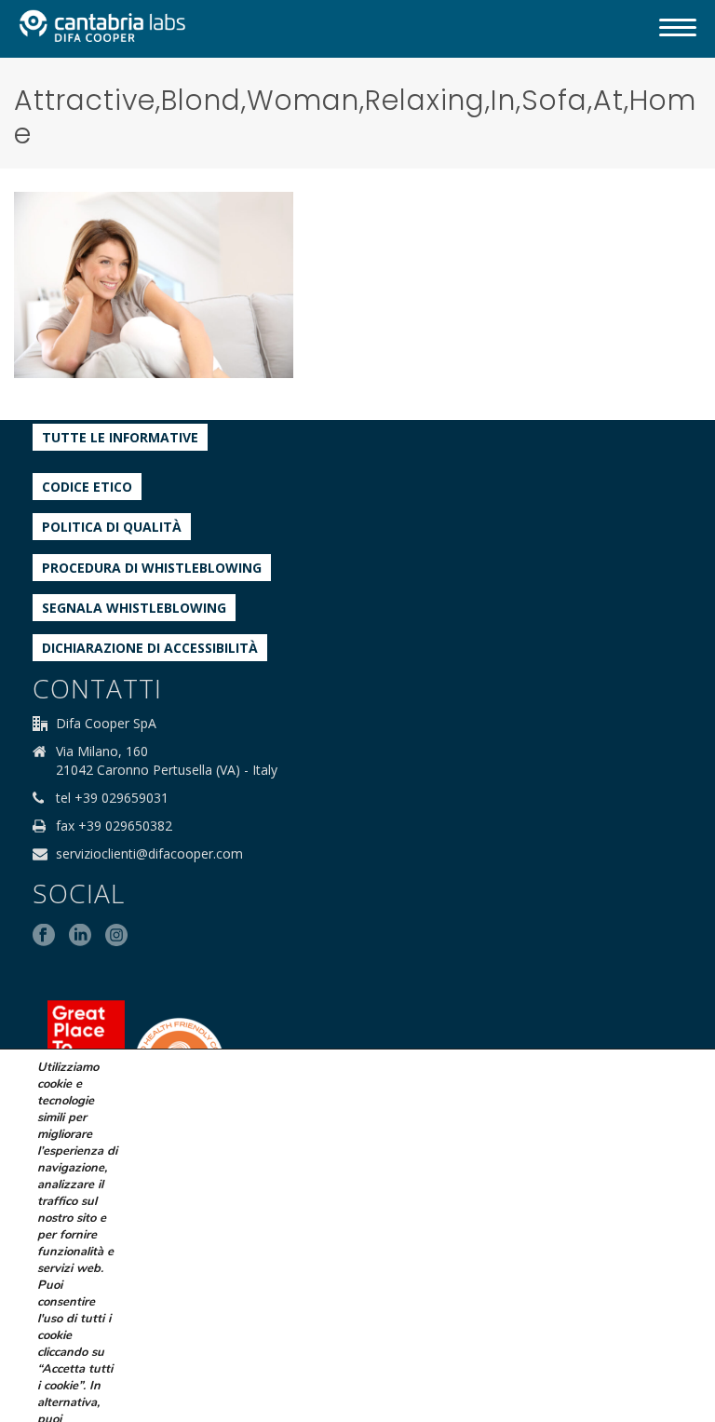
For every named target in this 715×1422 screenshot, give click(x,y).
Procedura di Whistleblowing (152, 567)
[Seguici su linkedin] (80, 936)
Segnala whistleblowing (134, 607)
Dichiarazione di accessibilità (150, 648)
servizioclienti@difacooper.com (149, 854)
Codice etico (87, 486)
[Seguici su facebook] (44, 936)
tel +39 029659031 (112, 798)
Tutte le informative (120, 437)
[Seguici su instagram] (116, 936)
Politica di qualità (112, 526)
